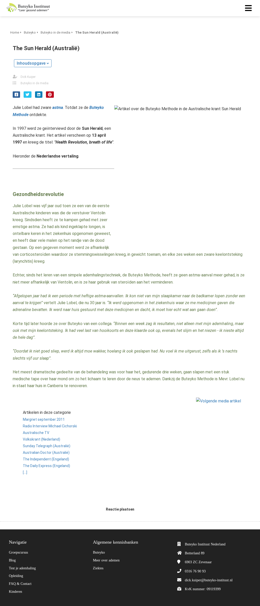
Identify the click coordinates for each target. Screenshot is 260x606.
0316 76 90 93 (195, 571)
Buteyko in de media (34, 83)
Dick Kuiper (28, 77)
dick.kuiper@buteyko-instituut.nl (209, 580)
